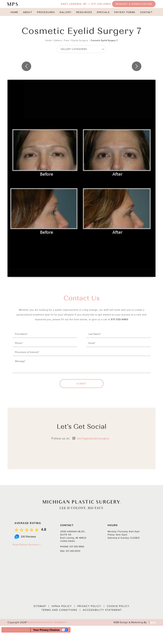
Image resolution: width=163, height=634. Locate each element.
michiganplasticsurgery (93, 438)
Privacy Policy (89, 606)
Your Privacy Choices (46, 629)
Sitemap (40, 606)
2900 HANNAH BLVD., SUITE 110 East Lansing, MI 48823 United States (73, 536)
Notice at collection (16, 629)
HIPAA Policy (62, 606)
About (27, 12)
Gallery (65, 12)
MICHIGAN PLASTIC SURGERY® (48, 622)
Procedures (46, 12)
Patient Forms (124, 12)
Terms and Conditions (59, 610)
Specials (103, 12)
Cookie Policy (118, 606)
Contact (146, 12)
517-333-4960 (101, 4)
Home (14, 12)
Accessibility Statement (102, 610)
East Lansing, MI (74, 4)
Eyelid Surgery (79, 40)
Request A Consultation (134, 4)
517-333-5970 (73, 551)
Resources (84, 12)
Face (66, 40)
